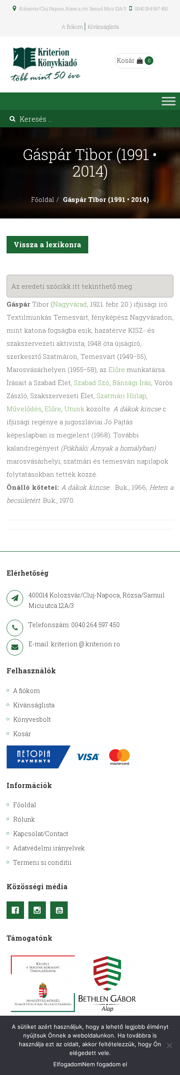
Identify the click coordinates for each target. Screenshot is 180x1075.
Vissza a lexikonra (47, 244)
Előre (116, 369)
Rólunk (24, 819)
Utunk (74, 408)
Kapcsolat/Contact (40, 833)
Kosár (126, 60)
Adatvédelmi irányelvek (49, 848)
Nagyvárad (70, 304)
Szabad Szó (91, 382)
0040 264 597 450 (151, 9)
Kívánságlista (103, 26)
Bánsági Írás (131, 382)
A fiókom (72, 26)
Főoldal (42, 199)
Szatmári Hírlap (121, 395)
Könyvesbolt (32, 719)
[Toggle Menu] (169, 101)
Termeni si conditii (42, 862)
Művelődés (24, 408)
